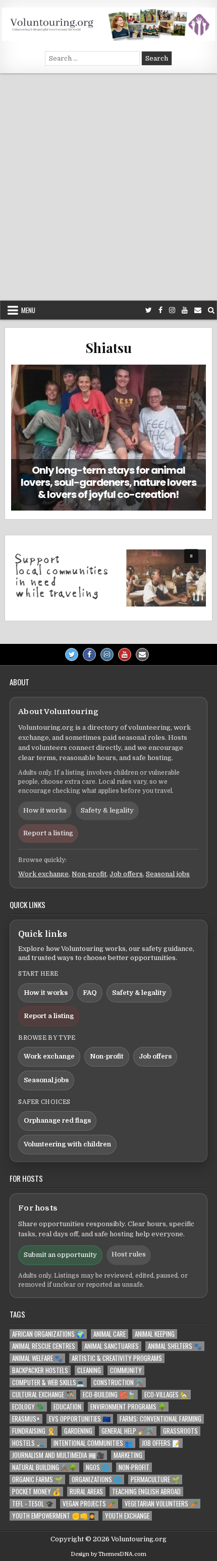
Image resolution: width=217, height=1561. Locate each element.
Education (67, 1407)
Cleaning (89, 1370)
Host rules (129, 1254)
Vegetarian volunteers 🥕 (161, 1503)
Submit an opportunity (60, 1254)
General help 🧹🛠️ (127, 1431)
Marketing (128, 1455)
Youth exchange (127, 1516)
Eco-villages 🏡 (166, 1394)
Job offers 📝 (161, 1443)
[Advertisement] (108, 186)
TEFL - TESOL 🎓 (32, 1503)
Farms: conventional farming (160, 1419)
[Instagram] (172, 310)
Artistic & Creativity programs (117, 1358)
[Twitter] (148, 310)
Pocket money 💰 (36, 1491)
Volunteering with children (67, 1144)
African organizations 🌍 (48, 1334)
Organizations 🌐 (97, 1479)
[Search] (211, 310)
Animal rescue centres (43, 1346)
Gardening (78, 1431)
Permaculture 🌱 (155, 1479)
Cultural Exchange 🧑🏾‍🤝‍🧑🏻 (43, 1394)
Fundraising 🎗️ (33, 1431)
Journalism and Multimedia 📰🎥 (58, 1455)
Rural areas (86, 1491)
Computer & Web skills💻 (48, 1382)
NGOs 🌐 (98, 1467)
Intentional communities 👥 (93, 1443)
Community (126, 1370)
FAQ (90, 992)
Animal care (109, 1334)
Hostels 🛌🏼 (28, 1443)
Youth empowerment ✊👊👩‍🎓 (54, 1516)
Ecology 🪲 (28, 1407)
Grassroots (180, 1431)
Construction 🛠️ (118, 1382)
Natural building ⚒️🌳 (44, 1467)
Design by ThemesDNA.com (108, 1554)
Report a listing (48, 833)
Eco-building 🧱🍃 (109, 1394)
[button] (108, 578)
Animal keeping (155, 1334)
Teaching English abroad (146, 1491)
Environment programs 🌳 (128, 1407)
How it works (45, 810)
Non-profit (89, 874)
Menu (28, 310)
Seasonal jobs (168, 874)
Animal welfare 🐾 (37, 1358)
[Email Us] (197, 310)
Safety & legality (107, 810)
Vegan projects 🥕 (89, 1503)
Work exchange (43, 874)
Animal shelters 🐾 (175, 1346)
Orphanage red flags (57, 1120)
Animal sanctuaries (111, 1346)
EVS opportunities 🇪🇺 (80, 1419)
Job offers (126, 874)
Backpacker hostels (40, 1370)
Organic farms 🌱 (37, 1479)
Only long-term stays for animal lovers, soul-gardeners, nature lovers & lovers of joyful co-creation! (108, 482)
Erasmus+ (26, 1419)
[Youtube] (185, 310)
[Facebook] (160, 310)
